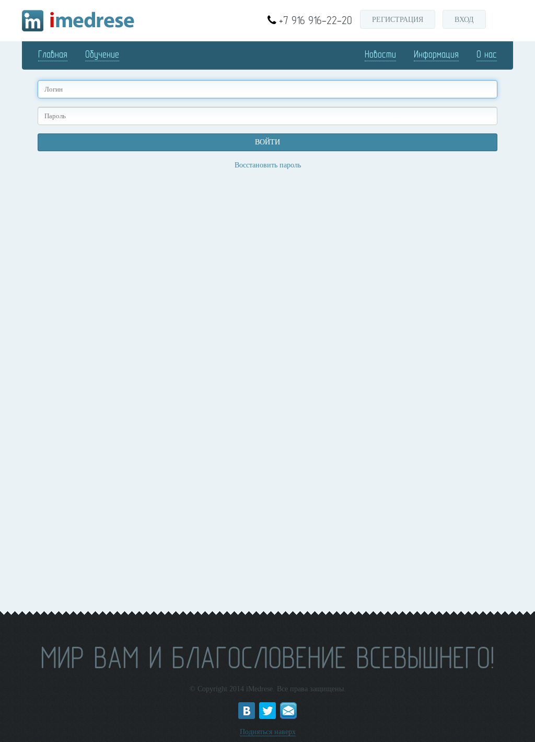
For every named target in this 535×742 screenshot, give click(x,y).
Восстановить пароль (268, 165)
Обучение (102, 54)
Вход (464, 20)
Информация (436, 54)
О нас (486, 54)
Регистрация (397, 20)
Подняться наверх (268, 732)
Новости (380, 54)
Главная (52, 54)
